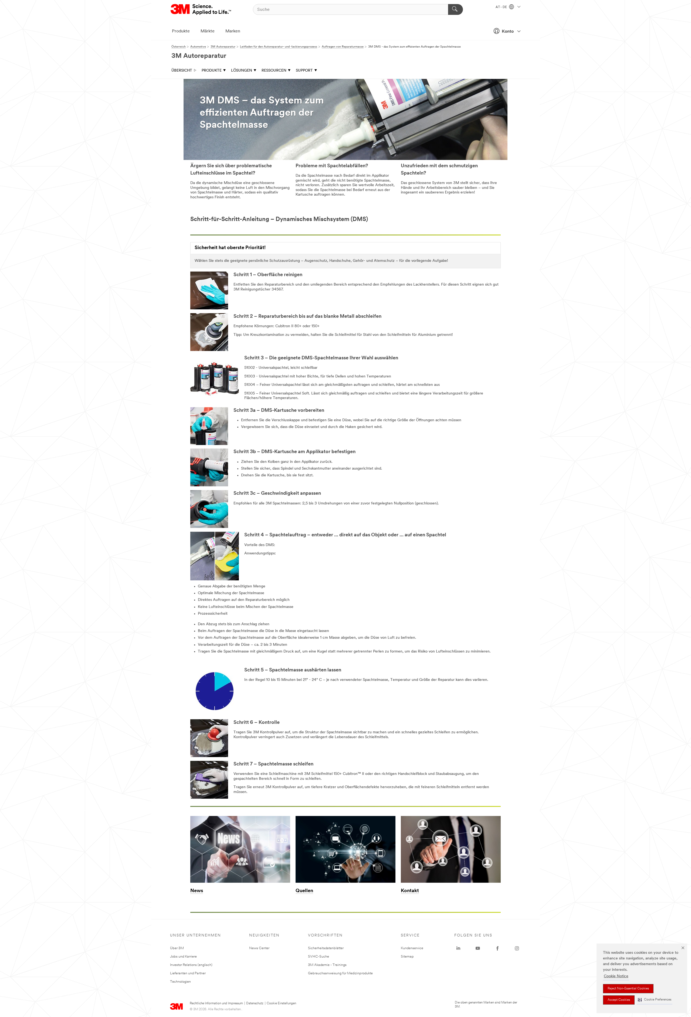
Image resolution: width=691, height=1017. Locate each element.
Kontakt (410, 891)
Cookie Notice (616, 976)
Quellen (304, 891)
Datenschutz (254, 1003)
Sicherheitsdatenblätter (326, 948)
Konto (508, 31)
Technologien (180, 981)
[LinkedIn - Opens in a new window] (458, 948)
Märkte (208, 31)
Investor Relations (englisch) (191, 965)
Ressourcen (274, 71)
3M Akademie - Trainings (327, 965)
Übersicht (181, 71)
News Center (259, 948)
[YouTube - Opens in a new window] (478, 948)
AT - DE (502, 7)
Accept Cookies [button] (619, 1000)
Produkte (181, 31)
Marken (232, 31)
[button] (654, 999)
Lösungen (241, 71)
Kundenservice (412, 948)
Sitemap (407, 956)
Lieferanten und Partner (188, 973)
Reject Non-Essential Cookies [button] (628, 988)
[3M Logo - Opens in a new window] (201, 9)
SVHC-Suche (318, 956)
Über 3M (177, 948)
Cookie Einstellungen (281, 1003)
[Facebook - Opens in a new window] (497, 948)
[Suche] (455, 9)
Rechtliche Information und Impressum (216, 1003)
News (196, 891)
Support (304, 71)
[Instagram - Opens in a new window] (517, 948)
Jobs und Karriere (183, 956)
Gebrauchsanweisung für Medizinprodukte (340, 973)
